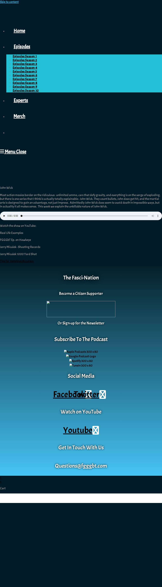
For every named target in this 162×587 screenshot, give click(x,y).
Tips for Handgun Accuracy (17, 261)
